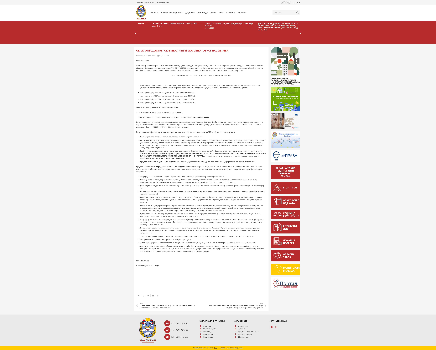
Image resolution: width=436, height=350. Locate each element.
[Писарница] (201, 331)
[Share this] (143, 295)
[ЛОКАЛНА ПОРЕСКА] (278, 241)
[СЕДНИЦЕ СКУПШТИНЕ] (278, 214)
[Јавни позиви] (201, 337)
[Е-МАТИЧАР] (278, 187)
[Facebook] (271, 327)
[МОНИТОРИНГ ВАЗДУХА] (278, 269)
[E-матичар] (201, 326)
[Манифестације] (236, 337)
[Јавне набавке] (201, 334)
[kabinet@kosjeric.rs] (167, 337)
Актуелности (151, 56)
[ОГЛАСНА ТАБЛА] (278, 256)
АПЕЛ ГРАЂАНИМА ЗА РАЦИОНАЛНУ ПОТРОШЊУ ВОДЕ (145, 24)
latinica (296, 2)
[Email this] (138, 295)
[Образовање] (236, 326)
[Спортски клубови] (236, 334)
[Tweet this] (148, 295)
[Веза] (141, 12)
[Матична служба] (201, 328)
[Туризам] (236, 328)
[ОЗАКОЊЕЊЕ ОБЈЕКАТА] (278, 202)
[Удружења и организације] (236, 331)
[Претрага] (297, 12)
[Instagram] (276, 327)
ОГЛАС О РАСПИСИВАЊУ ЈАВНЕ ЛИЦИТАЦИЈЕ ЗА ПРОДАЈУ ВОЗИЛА (200, 25)
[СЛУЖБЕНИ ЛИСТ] (278, 227)
